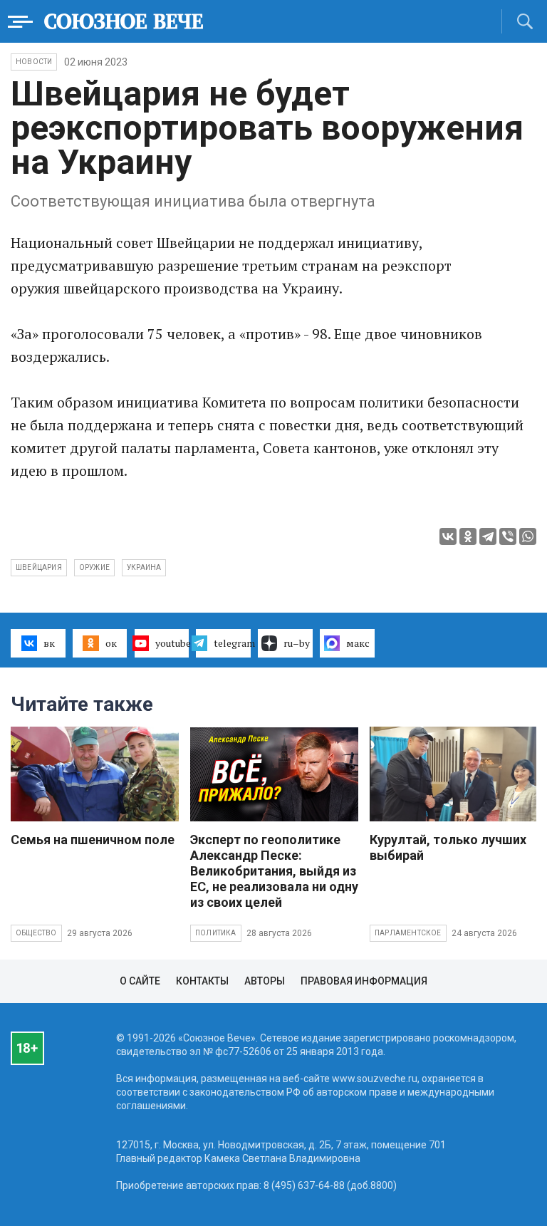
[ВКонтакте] (448, 536)
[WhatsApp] (527, 536)
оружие (94, 567)
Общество (36, 933)
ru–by (296, 643)
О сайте (140, 981)
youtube (172, 643)
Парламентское (408, 933)
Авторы (264, 981)
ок (111, 643)
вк (49, 643)
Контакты (202, 981)
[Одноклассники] (467, 536)
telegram (232, 643)
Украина (144, 567)
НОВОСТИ (34, 62)
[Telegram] (487, 536)
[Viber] (507, 536)
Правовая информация (364, 981)
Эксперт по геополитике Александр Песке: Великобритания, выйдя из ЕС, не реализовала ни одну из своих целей (274, 871)
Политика (215, 933)
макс (358, 643)
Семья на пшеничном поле (92, 839)
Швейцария (39, 567)
